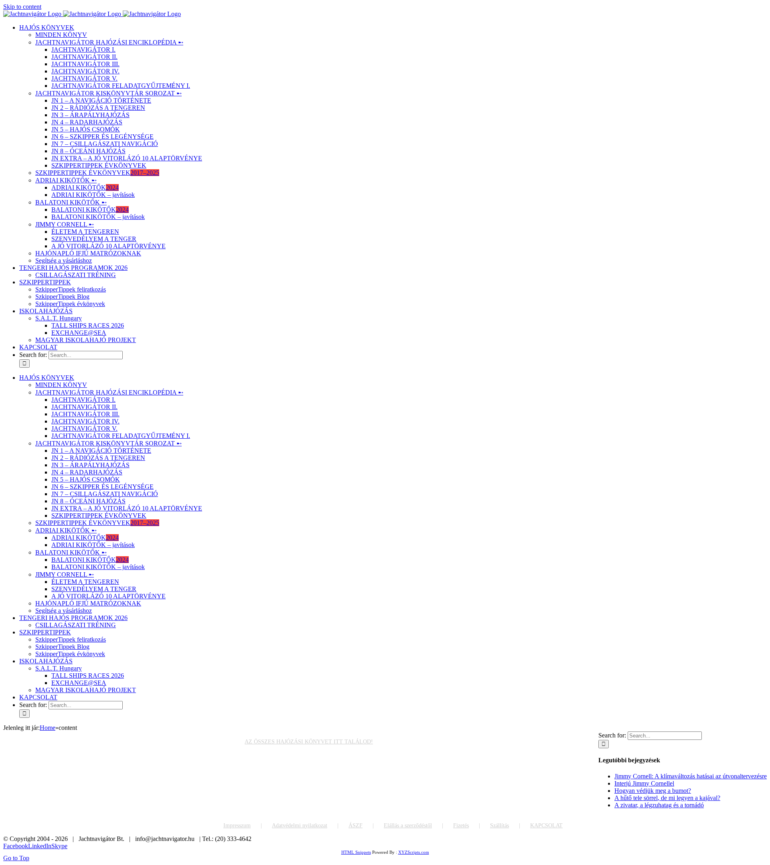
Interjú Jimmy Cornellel (644, 783)
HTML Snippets (356, 852)
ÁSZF (356, 825)
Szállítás (499, 825)
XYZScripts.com (413, 852)
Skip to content (22, 6)
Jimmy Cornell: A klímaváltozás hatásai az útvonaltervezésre (690, 776)
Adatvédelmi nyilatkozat (299, 825)
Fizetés (461, 825)
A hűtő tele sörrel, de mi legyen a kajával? (667, 797)
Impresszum (237, 825)
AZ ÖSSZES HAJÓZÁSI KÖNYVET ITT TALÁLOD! (309, 742)
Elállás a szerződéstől (408, 825)
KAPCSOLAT (546, 825)
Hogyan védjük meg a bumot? (652, 790)
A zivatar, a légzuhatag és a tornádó (659, 805)
